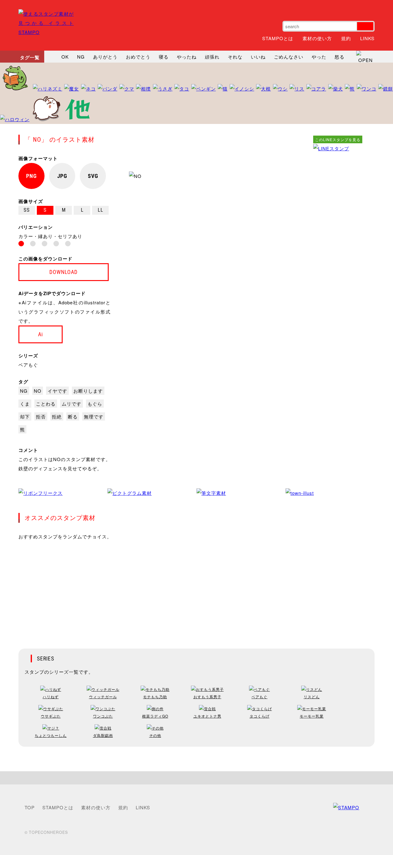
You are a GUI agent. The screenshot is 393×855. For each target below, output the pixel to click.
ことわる (46, 403)
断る (73, 416)
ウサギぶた (51, 715)
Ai (40, 334)
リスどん (312, 696)
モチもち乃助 (155, 696)
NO (37, 390)
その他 (155, 735)
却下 (25, 416)
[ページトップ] (196, 777)
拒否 (41, 416)
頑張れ (212, 56)
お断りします (88, 390)
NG (81, 56)
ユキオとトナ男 (207, 715)
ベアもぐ (28, 364)
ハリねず (51, 696)
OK (65, 56)
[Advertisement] (337, 245)
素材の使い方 (317, 38)
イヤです (57, 390)
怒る (339, 56)
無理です (93, 416)
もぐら (95, 403)
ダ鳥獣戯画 (103, 735)
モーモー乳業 (312, 715)
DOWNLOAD (63, 272)
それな (235, 56)
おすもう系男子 (207, 696)
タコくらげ (260, 715)
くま (25, 403)
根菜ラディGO (155, 715)
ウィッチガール (103, 696)
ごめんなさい (288, 56)
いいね (258, 56)
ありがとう (105, 56)
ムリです (71, 403)
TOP (30, 807)
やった (319, 56)
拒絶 (57, 416)
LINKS (367, 38)
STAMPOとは (277, 38)
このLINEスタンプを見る (337, 139)
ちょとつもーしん (51, 735)
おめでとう (138, 56)
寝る (164, 56)
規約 (346, 38)
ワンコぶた (103, 715)
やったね (186, 56)
